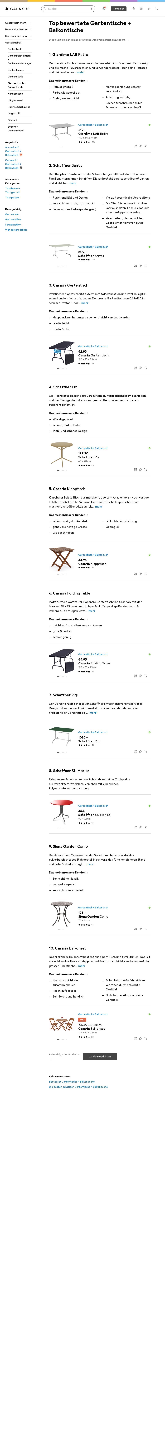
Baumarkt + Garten (16, 29)
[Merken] (140, 146)
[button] (128, 40)
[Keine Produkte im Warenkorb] (156, 8)
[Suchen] (44, 8)
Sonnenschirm (13, 224)
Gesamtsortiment (15, 22)
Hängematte (15, 93)
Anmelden (118, 8)
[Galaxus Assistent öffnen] (133, 8)
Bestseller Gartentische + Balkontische (72, 1081)
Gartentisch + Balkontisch (17, 85)
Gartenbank (15, 49)
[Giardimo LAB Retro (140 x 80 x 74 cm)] (100, 133)
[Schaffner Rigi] (100, 738)
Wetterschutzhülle (16, 229)
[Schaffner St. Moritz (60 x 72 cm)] (100, 814)
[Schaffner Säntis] (100, 252)
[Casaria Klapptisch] (100, 560)
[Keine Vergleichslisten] (141, 8)
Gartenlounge (16, 70)
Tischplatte (12, 197)
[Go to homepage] (17, 8)
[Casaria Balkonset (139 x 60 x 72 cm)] (100, 1025)
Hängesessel (15, 100)
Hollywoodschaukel (19, 107)
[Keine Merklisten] (148, 8)
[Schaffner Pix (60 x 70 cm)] (100, 456)
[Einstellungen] (103, 8)
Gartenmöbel (13, 42)
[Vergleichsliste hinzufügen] (135, 146)
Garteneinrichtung (16, 36)
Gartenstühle (16, 76)
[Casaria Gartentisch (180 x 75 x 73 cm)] (100, 354)
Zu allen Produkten (100, 1056)
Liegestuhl (14, 113)
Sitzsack (12, 120)
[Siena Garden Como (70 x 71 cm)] (100, 915)
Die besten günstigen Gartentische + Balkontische (78, 1087)
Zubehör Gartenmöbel (16, 128)
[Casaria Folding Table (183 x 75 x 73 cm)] (100, 662)
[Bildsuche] (91, 8)
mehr (80, 72)
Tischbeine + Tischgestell (12, 190)
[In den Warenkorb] (145, 146)
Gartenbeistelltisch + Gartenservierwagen (20, 59)
